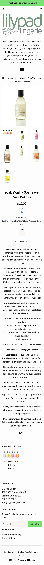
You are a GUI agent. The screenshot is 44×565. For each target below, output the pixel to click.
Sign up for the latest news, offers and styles (20, 516)
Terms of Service (10, 538)
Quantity (22, 229)
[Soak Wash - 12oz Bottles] (11, 454)
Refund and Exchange (12, 534)
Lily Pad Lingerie (24, 552)
